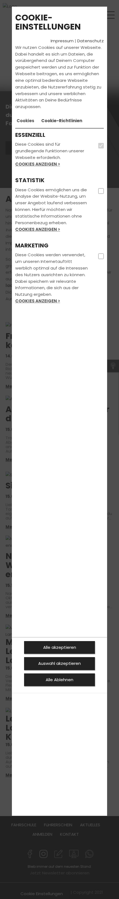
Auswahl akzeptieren (59, 663)
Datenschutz (90, 41)
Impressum (62, 41)
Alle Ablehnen (59, 680)
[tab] (25, 120)
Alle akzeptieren (59, 647)
